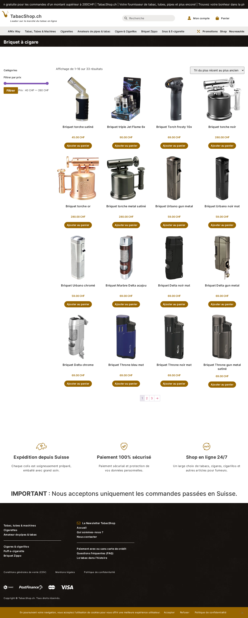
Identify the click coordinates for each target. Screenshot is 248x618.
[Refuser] (242, 612)
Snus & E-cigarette (173, 31)
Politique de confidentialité (210, 612)
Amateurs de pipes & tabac (94, 31)
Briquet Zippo (149, 31)
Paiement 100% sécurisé (124, 457)
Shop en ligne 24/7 (206, 457)
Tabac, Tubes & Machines (40, 31)
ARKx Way (14, 31)
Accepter (169, 612)
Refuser (184, 612)
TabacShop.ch (26, 16)
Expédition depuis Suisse (41, 457)
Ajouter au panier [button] (78, 145)
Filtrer (11, 90)
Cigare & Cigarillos (126, 31)
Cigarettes (66, 31)
